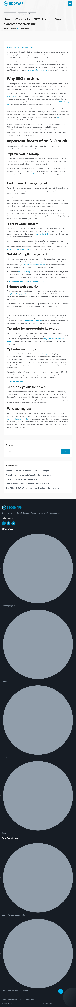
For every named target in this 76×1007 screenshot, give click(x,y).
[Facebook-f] (4, 523)
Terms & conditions (45, 1003)
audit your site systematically (17, 419)
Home (6, 28)
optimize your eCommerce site (36, 70)
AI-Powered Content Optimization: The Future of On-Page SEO (28, 471)
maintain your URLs (30, 174)
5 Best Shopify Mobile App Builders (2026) (21, 479)
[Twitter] (13, 523)
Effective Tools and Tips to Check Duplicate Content (28, 281)
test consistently (24, 272)
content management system (34, 265)
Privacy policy (7, 1003)
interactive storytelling (41, 234)
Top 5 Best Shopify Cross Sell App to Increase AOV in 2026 (27, 484)
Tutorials (32, 14)
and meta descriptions (42, 354)
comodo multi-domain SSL (32, 321)
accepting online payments (17, 294)
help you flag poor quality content (19, 249)
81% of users (11, 96)
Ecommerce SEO (10, 14)
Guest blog (22, 14)
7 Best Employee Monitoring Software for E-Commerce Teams (28, 475)
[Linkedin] (8, 523)
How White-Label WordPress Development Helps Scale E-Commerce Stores (33, 488)
